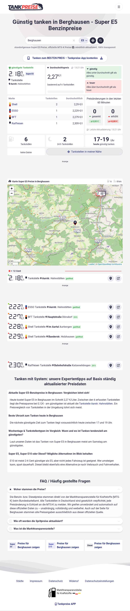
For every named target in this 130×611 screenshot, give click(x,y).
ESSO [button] (15, 110)
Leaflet (91, 264)
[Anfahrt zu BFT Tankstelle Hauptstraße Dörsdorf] (110, 317)
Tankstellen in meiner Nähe (86, 151)
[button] (75, 224)
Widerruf (74, 581)
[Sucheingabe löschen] (73, 40)
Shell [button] (14, 104)
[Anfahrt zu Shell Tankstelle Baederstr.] (110, 337)
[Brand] (25, 7)
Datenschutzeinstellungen (99, 581)
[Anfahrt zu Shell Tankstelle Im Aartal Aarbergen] (110, 327)
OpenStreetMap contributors (110, 264)
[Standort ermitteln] (93, 40)
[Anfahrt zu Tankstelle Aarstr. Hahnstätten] (110, 278)
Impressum (36, 581)
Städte (19, 581)
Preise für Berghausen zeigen (25, 545)
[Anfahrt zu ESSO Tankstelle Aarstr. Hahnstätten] (110, 307)
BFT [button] (14, 117)
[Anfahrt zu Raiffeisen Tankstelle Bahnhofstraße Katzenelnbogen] (110, 365)
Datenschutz (56, 581)
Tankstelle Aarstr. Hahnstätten (96, 403)
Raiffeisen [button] (17, 123)
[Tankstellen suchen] (100, 40)
